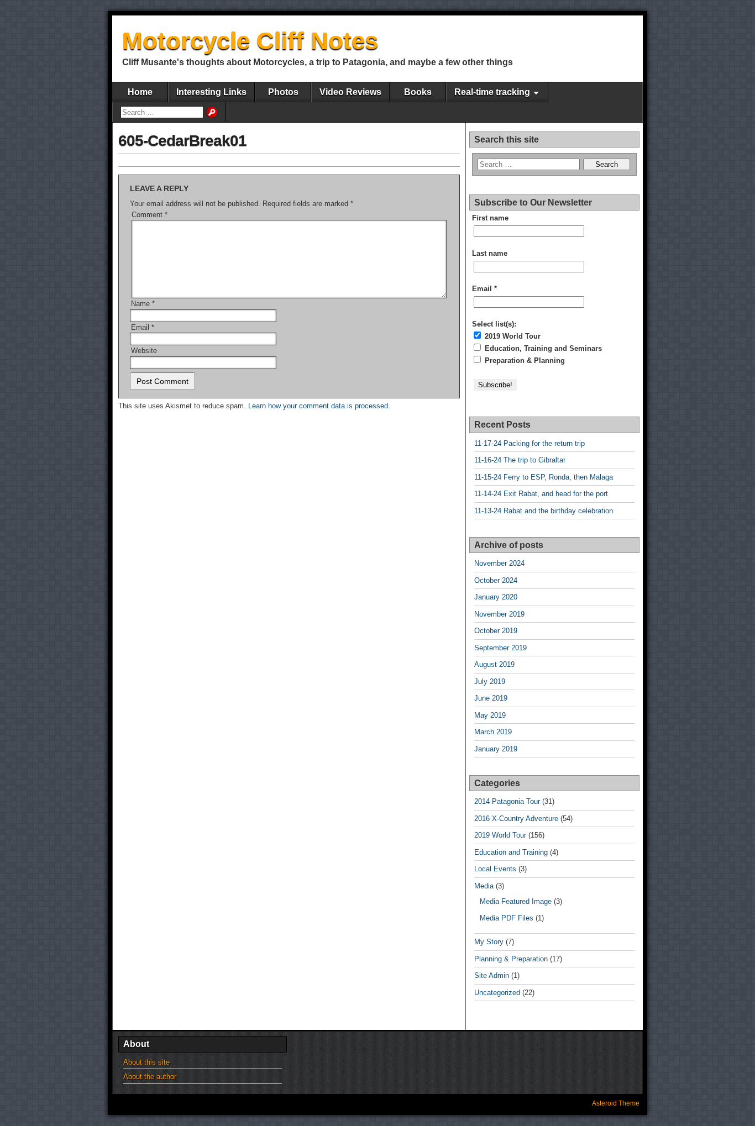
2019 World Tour (512, 336)
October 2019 (495, 631)
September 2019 (500, 648)
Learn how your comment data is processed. (319, 406)
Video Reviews (350, 92)
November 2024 (499, 563)
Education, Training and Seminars (542, 348)
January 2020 (495, 597)
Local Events (495, 869)
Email (142, 327)
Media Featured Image (516, 901)
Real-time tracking (492, 92)
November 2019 (499, 614)
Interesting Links (211, 92)
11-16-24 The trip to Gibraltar (519, 460)
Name (143, 303)
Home (140, 92)
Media (484, 886)
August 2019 (494, 664)
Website (144, 350)
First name (490, 218)
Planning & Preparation (511, 959)
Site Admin (491, 975)
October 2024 (495, 580)
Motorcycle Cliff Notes (250, 40)
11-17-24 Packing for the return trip (529, 443)
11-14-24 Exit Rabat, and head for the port (541, 494)
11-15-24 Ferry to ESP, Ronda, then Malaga (543, 477)
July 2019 (489, 681)
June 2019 (490, 698)
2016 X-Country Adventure (516, 818)
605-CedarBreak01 (182, 140)
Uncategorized (497, 992)
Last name (489, 253)
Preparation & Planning (524, 360)
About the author (149, 1076)
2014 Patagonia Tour (507, 801)
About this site (146, 1062)
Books (418, 92)
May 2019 (490, 715)
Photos (283, 92)
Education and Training (511, 852)
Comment (149, 215)
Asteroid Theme (615, 1103)
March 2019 (493, 732)
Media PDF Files (506, 918)
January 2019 (495, 749)
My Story (489, 942)
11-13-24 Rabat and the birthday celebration (543, 511)
